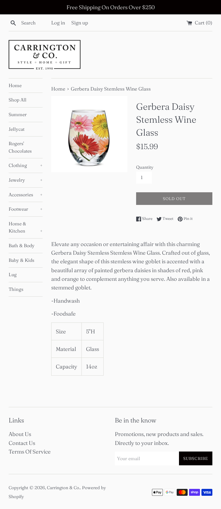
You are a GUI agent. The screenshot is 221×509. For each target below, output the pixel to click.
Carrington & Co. (63, 487)
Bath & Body (22, 245)
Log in (58, 23)
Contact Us (22, 442)
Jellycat (16, 129)
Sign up (79, 23)
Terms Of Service (30, 451)
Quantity (144, 167)
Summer (18, 114)
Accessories (26, 194)
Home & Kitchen (26, 227)
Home (15, 85)
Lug (13, 274)
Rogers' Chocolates (20, 147)
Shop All (17, 100)
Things (16, 289)
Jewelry (26, 180)
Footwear (26, 209)
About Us (20, 434)
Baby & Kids (21, 260)
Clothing (26, 165)
